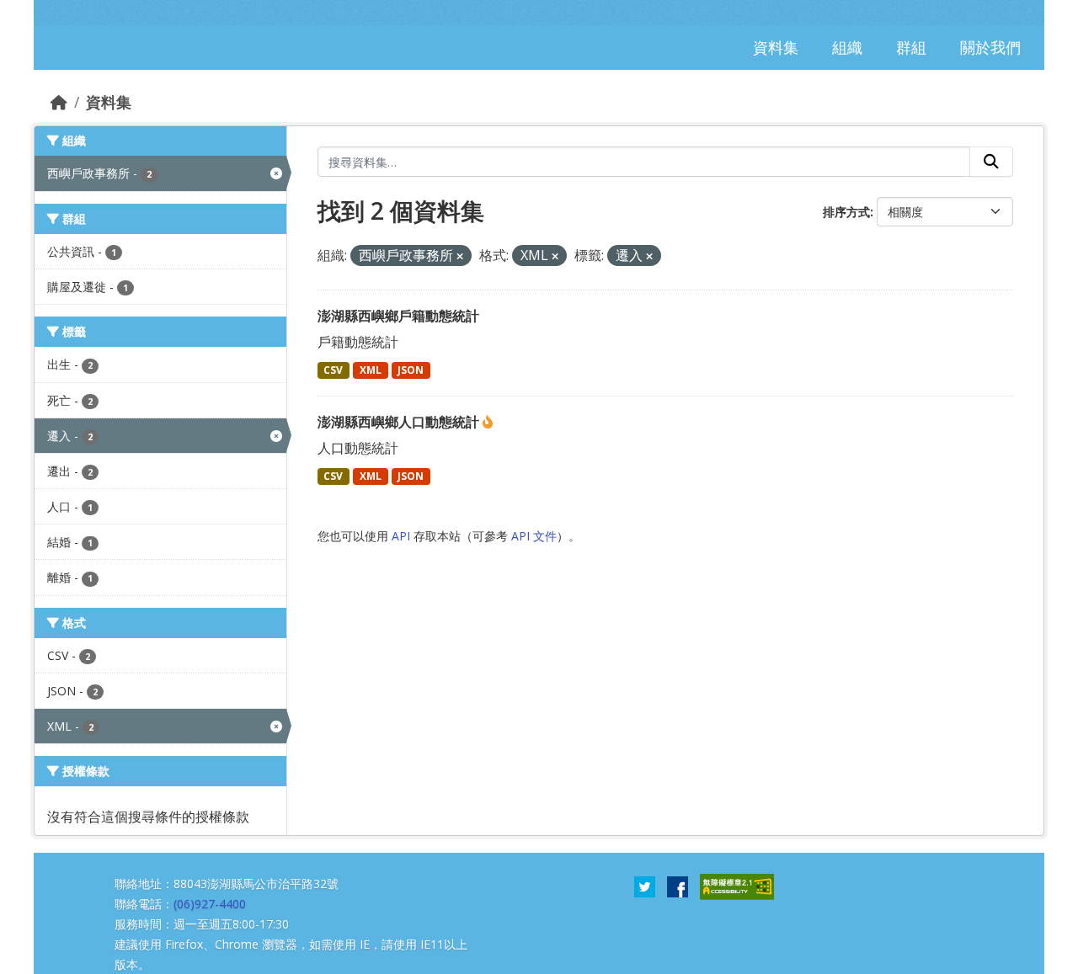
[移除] (459, 256)
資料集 (108, 102)
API (401, 536)
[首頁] (59, 102)
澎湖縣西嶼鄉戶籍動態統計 (398, 315)
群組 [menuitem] (911, 47)
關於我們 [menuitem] (990, 47)
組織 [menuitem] (847, 47)
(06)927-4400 (209, 904)
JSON (411, 370)
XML (371, 370)
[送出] (991, 161)
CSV (333, 370)
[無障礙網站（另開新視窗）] (737, 885)
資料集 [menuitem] (775, 47)
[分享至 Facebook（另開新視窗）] (677, 885)
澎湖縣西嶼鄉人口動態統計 (400, 421)
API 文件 (534, 536)
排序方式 (846, 212)
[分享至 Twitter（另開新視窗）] (644, 885)
